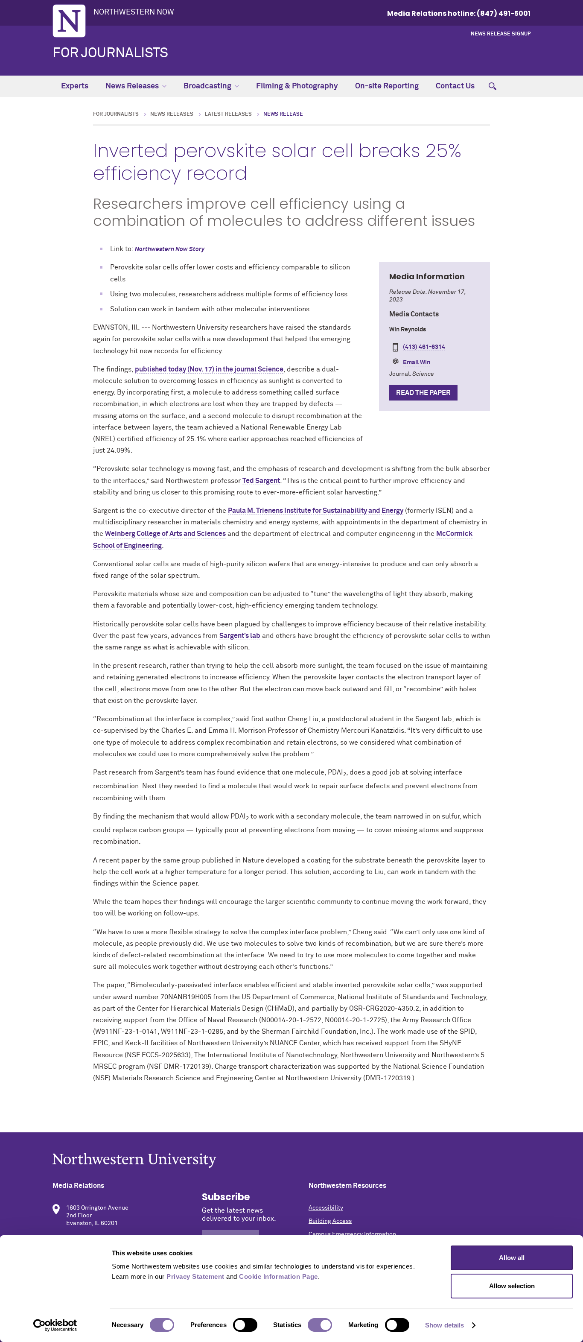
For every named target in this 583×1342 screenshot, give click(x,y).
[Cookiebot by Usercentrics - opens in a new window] (55, 1325)
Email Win (416, 362)
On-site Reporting (387, 86)
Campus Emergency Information (352, 1234)
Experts (74, 86)
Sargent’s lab (239, 635)
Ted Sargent (261, 480)
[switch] (245, 1325)
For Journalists (110, 53)
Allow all (512, 1257)
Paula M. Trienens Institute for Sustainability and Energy (315, 510)
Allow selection (512, 1285)
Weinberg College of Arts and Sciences (165, 533)
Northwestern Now (133, 12)
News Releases (132, 86)
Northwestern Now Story (169, 249)
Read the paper (423, 392)
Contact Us (455, 86)
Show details (444, 1325)
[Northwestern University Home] (69, 21)
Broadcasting (207, 86)
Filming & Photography (297, 86)
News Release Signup (501, 34)
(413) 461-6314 (424, 347)
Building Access (330, 1221)
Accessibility (326, 1208)
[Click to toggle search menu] (492, 86)
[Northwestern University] (291, 1160)
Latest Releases (228, 114)
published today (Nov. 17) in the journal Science (209, 369)
